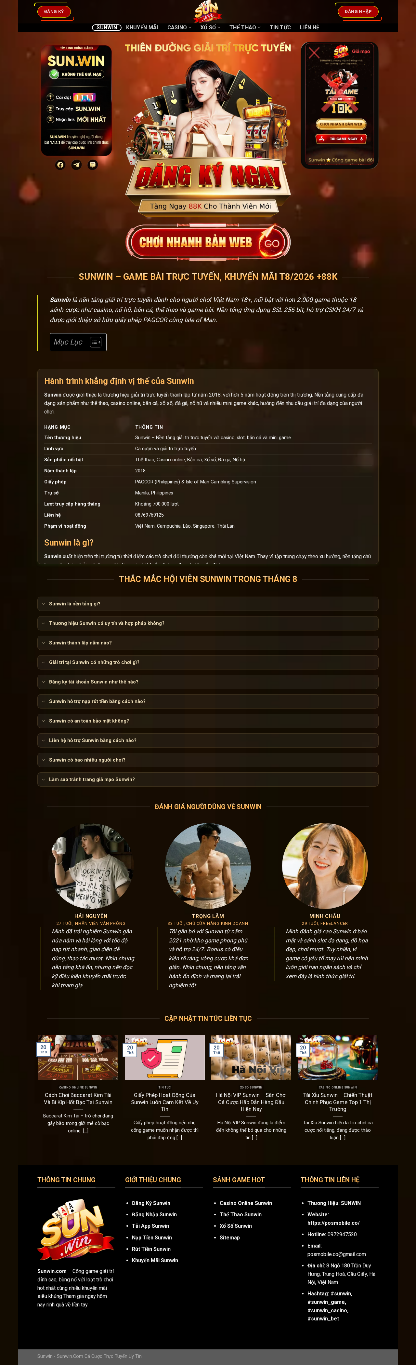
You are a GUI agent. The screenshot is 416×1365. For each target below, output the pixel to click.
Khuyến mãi (142, 27)
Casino (177, 27)
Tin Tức (280, 27)
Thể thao (242, 27)
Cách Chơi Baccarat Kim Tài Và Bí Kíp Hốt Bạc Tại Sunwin (78, 1098)
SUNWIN (351, 1203)
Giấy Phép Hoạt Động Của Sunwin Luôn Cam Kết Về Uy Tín (165, 1102)
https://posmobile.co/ (333, 1223)
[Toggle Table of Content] (92, 342)
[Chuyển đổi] (43, 604)
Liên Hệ (309, 27)
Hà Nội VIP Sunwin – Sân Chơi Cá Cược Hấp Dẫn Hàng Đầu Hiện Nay (251, 1102)
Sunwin (107, 27)
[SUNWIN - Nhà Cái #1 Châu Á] (208, 11)
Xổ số (208, 27)
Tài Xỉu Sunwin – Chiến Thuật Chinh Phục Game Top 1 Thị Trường (337, 1102)
